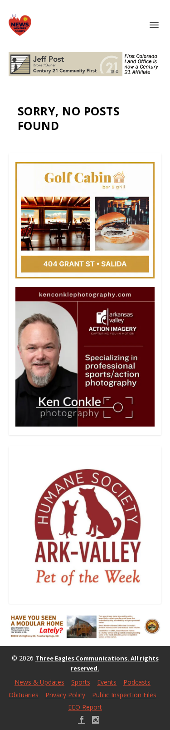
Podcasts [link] (137, 682)
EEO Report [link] (85, 707)
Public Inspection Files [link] (124, 694)
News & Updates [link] (39, 682)
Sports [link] (80, 682)
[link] (20, 25)
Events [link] (107, 682)
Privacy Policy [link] (65, 694)
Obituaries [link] (24, 694)
